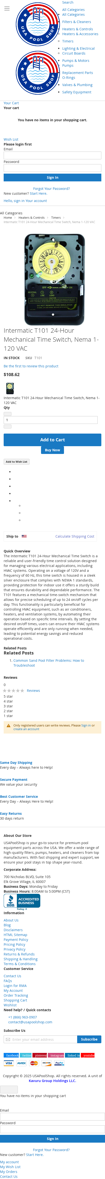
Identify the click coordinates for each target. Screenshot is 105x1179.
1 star (8, 715)
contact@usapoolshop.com (30, 1022)
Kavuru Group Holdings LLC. (52, 1080)
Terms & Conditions (20, 963)
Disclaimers (13, 930)
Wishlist (10, 1005)
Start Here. (38, 193)
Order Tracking (16, 995)
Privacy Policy (14, 949)
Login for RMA (15, 985)
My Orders (8, 1171)
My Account (13, 990)
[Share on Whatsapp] (24, 505)
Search (68, 2)
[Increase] (7, 426)
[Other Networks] (14, 501)
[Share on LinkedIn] (14, 486)
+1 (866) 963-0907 (22, 1017)
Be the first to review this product (31, 366)
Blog (7, 925)
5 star (8, 696)
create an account (26, 729)
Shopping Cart (15, 1000)
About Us (11, 920)
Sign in (86, 725)
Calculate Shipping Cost (74, 536)
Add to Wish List (16, 461)
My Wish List (10, 1166)
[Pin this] (14, 493)
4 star (8, 701)
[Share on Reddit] (24, 520)
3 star (8, 706)
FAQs (8, 980)
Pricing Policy (14, 944)
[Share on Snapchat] (24, 513)
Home (8, 217)
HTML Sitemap (15, 934)
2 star (8, 711)
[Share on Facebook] (14, 471)
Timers (56, 217)
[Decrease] (7, 414)
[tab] (52, 648)
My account (9, 1162)
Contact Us (12, 976)
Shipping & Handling (21, 959)
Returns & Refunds (19, 954)
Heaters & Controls (32, 217)
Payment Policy (16, 939)
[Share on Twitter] (14, 479)
